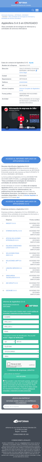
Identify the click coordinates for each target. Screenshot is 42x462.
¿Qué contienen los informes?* (12, 373)
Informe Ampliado (30, 195)
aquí (18, 197)
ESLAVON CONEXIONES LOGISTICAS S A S (13, 247)
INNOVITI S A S (11, 223)
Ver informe (21, 376)
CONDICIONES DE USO (21, 434)
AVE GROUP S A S (12, 283)
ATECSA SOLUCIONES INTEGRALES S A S (13, 239)
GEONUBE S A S (11, 290)
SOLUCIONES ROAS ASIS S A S (12, 254)
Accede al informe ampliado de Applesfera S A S (21, 160)
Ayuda (31, 63)
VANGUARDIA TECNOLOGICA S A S (13, 276)
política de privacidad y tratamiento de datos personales (20, 312)
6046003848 (23, 82)
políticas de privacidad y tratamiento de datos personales (19, 390)
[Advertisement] (21, 44)
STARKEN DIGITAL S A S (14, 231)
